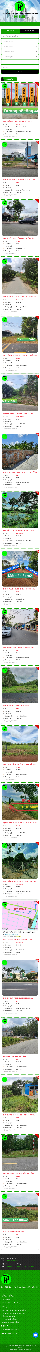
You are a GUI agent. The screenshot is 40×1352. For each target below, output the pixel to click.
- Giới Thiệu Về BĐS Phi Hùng (10, 1303)
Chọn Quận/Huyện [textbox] (8, 51)
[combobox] (20, 41)
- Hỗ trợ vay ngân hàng (8, 1316)
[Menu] (3, 24)
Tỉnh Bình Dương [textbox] (8, 46)
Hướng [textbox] (5, 62)
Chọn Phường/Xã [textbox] (8, 56)
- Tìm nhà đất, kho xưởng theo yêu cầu (13, 1313)
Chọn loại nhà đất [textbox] (8, 41)
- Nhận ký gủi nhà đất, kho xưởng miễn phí (14, 1310)
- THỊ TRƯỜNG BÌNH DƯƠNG (10, 1329)
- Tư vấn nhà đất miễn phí (9, 1319)
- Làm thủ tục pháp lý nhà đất (10, 1322)
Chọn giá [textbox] (5, 67)
